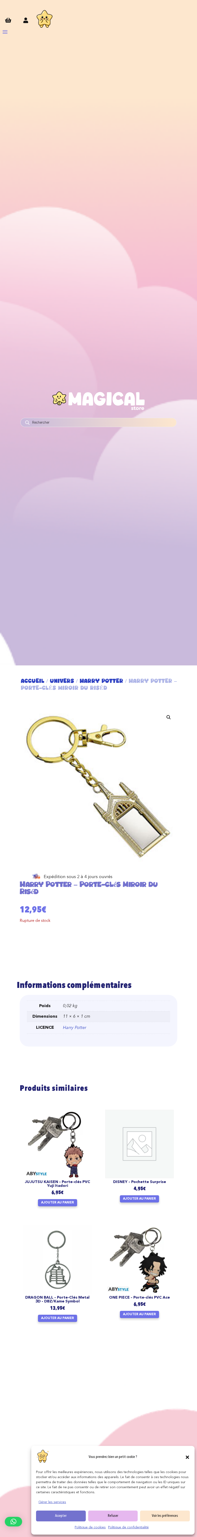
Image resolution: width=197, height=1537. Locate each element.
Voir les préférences (165, 1516)
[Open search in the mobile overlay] (98, 422)
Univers (62, 680)
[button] (187, 1457)
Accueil (32, 680)
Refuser (113, 1516)
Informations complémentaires (74, 986)
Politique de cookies (90, 1527)
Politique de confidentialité (128, 1527)
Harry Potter (101, 680)
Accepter (61, 1516)
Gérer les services (52, 1502)
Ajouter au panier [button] (57, 1202)
